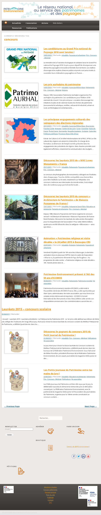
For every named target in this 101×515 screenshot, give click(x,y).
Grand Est (84, 129)
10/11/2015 (47, 207)
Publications (92, 338)
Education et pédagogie (77, 377)
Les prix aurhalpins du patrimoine (62, 84)
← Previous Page (12, 406)
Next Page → (91, 406)
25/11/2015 (47, 167)
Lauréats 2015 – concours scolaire (26, 309)
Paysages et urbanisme (77, 55)
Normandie (63, 131)
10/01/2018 (47, 55)
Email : (7, 429)
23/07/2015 (47, 245)
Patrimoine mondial (85, 281)
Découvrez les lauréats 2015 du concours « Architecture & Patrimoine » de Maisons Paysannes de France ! (67, 200)
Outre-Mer (92, 131)
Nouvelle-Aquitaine (74, 131)
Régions (65, 90)
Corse (78, 129)
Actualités (65, 55)
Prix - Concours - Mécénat (52, 90)
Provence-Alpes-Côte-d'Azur (68, 134)
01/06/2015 (47, 338)
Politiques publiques (51, 134)
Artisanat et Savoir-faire (77, 207)
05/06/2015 (47, 281)
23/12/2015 (47, 126)
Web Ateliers (57, 23)
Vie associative (49, 341)
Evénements (90, 88)
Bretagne (58, 129)
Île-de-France (53, 131)
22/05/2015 (47, 377)
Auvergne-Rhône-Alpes (77, 88)
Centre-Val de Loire (69, 129)
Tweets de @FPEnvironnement (78, 446)
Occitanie (85, 131)
